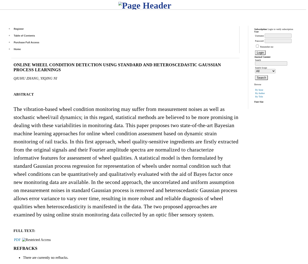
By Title (259, 96)
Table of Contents (24, 35)
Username (259, 35)
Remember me (266, 47)
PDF (17, 240)
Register (19, 29)
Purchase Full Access (26, 42)
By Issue (259, 90)
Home (17, 49)
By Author (260, 93)
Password (259, 41)
